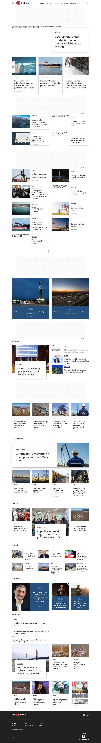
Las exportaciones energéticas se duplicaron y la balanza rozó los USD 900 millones (39, 225)
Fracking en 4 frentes (75, 135)
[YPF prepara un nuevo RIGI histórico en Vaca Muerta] (40, 687)
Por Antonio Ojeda (35, 128)
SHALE (34, 484)
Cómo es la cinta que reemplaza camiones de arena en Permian (82, 569)
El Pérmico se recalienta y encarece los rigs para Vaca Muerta (31, 313)
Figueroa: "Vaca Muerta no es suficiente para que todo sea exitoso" (38, 139)
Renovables (73, 3)
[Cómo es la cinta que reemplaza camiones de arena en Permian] (70, 567)
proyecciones (34, 115)
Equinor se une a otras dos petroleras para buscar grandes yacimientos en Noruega (30, 556)
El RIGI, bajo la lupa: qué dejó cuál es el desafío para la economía (29, 373)
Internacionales (64, 3)
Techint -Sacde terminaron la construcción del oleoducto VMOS (70, 313)
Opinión (15, 619)
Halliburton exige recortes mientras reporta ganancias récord (20, 701)
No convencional (76, 659)
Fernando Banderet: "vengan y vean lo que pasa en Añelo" (75, 371)
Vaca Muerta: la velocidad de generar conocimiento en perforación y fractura (24, 84)
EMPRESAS (72, 117)
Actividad (80, 598)
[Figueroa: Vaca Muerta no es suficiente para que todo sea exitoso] (21, 138)
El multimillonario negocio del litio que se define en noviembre (60, 424)
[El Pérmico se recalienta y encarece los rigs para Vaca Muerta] (30, 292)
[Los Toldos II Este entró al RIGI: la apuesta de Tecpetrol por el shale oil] (80, 409)
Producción (27, 563)
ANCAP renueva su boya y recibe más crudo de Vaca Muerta (20, 424)
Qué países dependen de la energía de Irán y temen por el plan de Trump (82, 556)
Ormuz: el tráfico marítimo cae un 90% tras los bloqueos (78, 193)
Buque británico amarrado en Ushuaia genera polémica (50, 83)
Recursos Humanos (41, 527)
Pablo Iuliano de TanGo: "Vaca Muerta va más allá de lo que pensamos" (40, 596)
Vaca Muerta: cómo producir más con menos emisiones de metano (68, 42)
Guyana (52, 563)
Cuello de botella (80, 563)
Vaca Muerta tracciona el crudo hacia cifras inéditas (78, 177)
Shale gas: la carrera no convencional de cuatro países (78, 140)
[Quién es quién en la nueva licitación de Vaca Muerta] (60, 224)
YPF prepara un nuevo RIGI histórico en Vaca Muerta (39, 701)
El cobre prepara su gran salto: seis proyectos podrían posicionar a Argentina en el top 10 (40, 122)
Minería (51, 3)
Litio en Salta (75, 523)
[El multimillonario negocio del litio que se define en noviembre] (60, 409)
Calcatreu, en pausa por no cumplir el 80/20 (38, 242)
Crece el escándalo (44, 77)
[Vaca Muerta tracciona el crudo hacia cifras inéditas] (60, 175)
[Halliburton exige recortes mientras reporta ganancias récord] (21, 687)
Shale (34, 418)
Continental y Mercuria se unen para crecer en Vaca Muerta (32, 457)
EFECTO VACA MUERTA (35, 218)
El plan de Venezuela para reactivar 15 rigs (29, 568)
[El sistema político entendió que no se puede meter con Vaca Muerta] (57, 359)
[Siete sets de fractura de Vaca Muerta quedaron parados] (60, 476)
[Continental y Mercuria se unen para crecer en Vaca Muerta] (73, 455)
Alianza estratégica (20, 449)
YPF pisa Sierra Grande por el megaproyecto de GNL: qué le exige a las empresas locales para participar (40, 193)
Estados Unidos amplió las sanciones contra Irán (56, 556)
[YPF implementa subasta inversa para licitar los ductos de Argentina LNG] (30, 658)
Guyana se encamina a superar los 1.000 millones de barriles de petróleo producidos (56, 570)
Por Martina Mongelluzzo (18, 91)
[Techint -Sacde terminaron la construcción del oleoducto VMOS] (70, 292)
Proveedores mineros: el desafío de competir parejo (20, 528)
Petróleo (42, 3)
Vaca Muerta (58, 32)
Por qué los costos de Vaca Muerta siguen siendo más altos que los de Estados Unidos (79, 492)
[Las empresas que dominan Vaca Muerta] (40, 476)
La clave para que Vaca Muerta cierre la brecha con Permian (39, 176)
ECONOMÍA (68, 77)
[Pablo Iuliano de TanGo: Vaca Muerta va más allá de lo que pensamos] (21, 597)
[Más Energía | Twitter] (88, 3)
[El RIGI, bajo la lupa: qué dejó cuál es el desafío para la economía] (30, 359)
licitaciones (20, 663)
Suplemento (75, 706)
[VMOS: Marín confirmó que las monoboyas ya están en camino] (21, 476)
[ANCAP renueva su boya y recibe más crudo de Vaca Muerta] (21, 409)
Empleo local (34, 236)
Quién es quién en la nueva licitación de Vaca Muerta (78, 224)
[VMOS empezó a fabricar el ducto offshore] (21, 208)
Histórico (72, 171)
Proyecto (15, 484)
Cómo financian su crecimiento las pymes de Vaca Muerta (76, 351)
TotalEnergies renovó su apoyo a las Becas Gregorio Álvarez (78, 123)
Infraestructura (35, 204)
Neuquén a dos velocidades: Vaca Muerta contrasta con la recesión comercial (76, 84)
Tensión (15, 695)
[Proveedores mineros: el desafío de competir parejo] (21, 514)
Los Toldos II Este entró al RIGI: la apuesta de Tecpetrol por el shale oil (79, 425)
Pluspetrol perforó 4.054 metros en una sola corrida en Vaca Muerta (60, 665)
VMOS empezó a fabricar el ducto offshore (37, 210)
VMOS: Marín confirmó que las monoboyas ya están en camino (21, 491)
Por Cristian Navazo (36, 494)
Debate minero (16, 523)
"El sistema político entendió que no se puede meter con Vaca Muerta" (76, 361)
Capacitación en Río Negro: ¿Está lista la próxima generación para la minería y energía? (49, 537)
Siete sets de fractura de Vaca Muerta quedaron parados (59, 491)
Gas (47, 3)
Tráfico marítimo (74, 187)
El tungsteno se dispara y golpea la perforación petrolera (79, 665)
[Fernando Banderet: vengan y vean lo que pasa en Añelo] (57, 369)
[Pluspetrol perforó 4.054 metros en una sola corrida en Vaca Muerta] (60, 650)
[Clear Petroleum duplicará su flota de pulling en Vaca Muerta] (80, 589)
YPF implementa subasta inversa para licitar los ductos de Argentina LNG (29, 672)
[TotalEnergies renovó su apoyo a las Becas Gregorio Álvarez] (60, 121)
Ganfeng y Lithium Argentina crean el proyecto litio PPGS (79, 528)
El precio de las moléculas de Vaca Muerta (77, 208)
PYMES (33, 185)
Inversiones (75, 418)
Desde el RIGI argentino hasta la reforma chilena (29, 624)
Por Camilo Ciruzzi (74, 229)
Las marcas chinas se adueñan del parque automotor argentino (60, 701)
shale (72, 219)
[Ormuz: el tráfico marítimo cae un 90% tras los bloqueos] (60, 191)
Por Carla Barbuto (30, 317)
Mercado (31, 308)
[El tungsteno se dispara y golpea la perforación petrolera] (80, 650)
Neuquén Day (17, 77)
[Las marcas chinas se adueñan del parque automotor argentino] (60, 687)
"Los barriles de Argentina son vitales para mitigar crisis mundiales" (60, 604)
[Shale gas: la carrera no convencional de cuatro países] (60, 138)
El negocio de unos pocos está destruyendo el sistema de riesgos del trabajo (29, 641)
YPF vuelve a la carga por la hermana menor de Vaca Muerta (40, 424)
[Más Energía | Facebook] (85, 3)
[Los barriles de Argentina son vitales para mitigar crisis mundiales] (60, 589)
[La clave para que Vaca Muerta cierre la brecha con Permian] (21, 175)
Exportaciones (73, 203)
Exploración (27, 550)
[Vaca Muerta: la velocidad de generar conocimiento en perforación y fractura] (24, 66)
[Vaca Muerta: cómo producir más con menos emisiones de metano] (50, 40)
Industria (33, 170)
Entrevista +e (60, 598)
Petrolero (52, 550)
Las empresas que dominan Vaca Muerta (39, 490)
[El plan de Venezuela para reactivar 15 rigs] (17, 567)
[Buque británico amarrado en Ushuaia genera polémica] (50, 66)
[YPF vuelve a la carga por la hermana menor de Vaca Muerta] (40, 409)
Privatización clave (57, 418)
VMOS (70, 308)
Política (57, 3)
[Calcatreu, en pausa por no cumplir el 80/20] (21, 240)
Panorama (19, 364)
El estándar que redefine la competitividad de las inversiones (31, 632)
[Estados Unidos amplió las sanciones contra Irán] (43, 554)
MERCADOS (66, 346)
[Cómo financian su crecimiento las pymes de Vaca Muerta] (57, 349)
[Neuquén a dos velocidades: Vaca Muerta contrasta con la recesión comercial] (77, 66)
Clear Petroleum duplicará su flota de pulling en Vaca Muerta (79, 604)
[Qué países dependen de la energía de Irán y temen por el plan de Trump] (70, 554)
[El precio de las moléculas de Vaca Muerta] (60, 208)
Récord (54, 659)
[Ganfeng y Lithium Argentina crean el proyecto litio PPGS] (80, 514)
